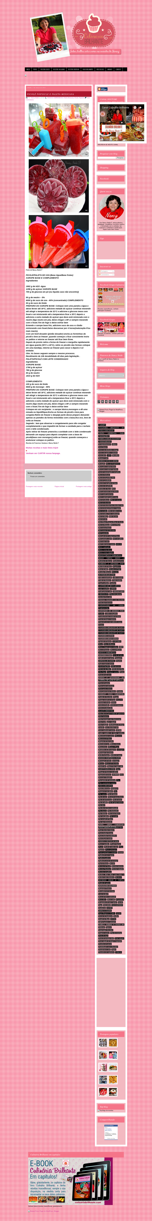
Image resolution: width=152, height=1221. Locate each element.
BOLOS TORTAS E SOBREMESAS (110, 555)
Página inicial (59, 486)
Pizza (121, 847)
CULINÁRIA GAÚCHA (106, 636)
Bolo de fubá (103, 511)
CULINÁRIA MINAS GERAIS (108, 639)
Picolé (76, 98)
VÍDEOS (118, 952)
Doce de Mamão (116, 650)
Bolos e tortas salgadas (106, 552)
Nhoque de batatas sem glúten (108, 772)
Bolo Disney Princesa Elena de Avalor (111, 522)
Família (119, 661)
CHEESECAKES (118, 591)
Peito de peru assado (105, 838)
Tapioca (108, 927)
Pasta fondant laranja (105, 833)
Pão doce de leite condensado (108, 808)
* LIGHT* (102, 425)
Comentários (104, 274)
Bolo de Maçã (103, 516)
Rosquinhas (119, 899)
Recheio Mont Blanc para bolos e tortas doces (111, 874)
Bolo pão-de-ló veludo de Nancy (109, 536)
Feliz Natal (102, 672)
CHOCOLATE (103, 594)
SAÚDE (109, 908)
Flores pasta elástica (105, 688)
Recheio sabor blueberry (106, 877)
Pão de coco (103, 797)
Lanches (101, 727)
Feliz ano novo (115, 666)
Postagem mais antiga (84, 486)
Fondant (119, 691)
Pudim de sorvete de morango (108, 861)
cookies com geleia (111, 614)
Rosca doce (102, 899)
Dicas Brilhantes (109, 644)
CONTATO (118, 69)
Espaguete (118, 658)
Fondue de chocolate (105, 697)
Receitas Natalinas (104, 869)
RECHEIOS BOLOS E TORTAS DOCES (111, 880)
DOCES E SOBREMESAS (55, 98)
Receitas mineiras (117, 866)
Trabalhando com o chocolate (108, 947)
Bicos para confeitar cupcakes (108, 469)
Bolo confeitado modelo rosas (108, 497)
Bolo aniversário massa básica (108, 491)
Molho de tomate (116, 755)
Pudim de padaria (104, 858)
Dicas (100, 644)
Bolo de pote (113, 516)
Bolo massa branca (105, 528)
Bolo (113, 489)
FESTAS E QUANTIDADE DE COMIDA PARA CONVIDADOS (111, 677)
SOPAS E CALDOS (105, 911)
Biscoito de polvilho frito (107, 478)
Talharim (101, 927)
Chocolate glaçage (115, 594)
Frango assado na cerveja (107, 700)
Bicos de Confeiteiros (113, 464)
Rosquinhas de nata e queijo (108, 902)
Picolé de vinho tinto (111, 847)
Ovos (121, 775)
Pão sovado (113, 816)
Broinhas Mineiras (104, 572)
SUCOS (113, 919)
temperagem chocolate (106, 930)
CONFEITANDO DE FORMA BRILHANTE (111, 605)
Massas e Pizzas (114, 747)
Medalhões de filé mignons (107, 750)
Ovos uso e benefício (105, 777)
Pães (118, 780)
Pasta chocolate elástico (106, 830)
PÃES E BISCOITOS (105, 786)
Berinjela (102, 464)
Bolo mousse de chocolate (107, 530)
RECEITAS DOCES (45, 69)
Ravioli (112, 863)
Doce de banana (104, 650)
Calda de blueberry (105, 580)
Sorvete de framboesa (105, 916)
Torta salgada (119, 938)
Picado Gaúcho (115, 844)
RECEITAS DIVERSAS (73, 69)
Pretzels (120, 852)
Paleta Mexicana (69, 98)
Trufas (114, 949)
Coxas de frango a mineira (107, 619)
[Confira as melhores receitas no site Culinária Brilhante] (26, 76)
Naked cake (102, 766)
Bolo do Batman (104, 525)
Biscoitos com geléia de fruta (108, 483)
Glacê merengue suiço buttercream (110, 719)
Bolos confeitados (104, 547)
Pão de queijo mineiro (116, 802)
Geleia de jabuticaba (105, 708)
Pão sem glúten (103, 816)
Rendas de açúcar (104, 883)
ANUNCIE (109, 69)
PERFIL (35, 69)
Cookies (101, 614)
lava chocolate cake (112, 727)
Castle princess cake (105, 591)
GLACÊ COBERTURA (106, 711)
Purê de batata (103, 863)
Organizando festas (105, 775)
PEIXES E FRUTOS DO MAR (108, 841)
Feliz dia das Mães (105, 669)
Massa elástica (115, 744)
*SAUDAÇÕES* (104, 436)
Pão (115, 791)
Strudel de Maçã (104, 919)
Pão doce (102, 805)
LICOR (118, 730)
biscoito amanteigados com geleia (109, 472)
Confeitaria (108, 1134)
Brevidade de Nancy (105, 566)
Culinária (113, 1134)
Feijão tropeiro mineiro (106, 664)
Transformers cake (104, 949)
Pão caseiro (102, 794)
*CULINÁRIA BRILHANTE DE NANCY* (111, 428)
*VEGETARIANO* (105, 441)
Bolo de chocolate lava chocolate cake (111, 505)
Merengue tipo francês (106, 752)
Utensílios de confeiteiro (106, 952)
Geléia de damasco (117, 705)
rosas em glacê (103, 894)
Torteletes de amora (105, 944)
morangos (116, 761)
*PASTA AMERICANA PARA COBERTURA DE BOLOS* (111, 433)
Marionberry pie (104, 744)
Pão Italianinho (113, 811)
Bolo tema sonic (104, 541)
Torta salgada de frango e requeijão (110, 941)
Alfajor (114, 444)
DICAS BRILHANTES (88, 69)
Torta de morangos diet (106, 938)
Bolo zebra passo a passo (107, 544)
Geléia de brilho (104, 705)
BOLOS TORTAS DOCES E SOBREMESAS (111, 558)
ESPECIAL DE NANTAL (107, 661)
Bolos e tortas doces (105, 550)
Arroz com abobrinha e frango (108, 450)
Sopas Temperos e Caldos (107, 913)
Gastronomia (108, 1135)
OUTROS (115, 775)
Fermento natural (112, 672)
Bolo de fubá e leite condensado (109, 514)
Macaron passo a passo (106, 736)
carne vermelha (103, 589)
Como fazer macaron (105, 602)
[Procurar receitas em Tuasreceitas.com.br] (105, 1110)
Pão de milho (103, 802)
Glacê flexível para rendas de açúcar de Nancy (111, 713)
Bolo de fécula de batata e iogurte (109, 508)
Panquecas (114, 788)
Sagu (100, 905)
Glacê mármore (103, 716)
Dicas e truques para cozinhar (108, 647)
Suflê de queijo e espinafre (107, 922)
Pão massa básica (114, 813)
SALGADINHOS (117, 905)
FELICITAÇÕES (104, 666)
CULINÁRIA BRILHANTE (108, 1129)
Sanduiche (102, 908)
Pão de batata (112, 794)
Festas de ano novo (105, 675)
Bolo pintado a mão (105, 539)
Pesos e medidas (104, 844)
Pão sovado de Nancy (105, 819)
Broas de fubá (103, 569)
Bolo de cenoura (116, 500)
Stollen (116, 916)
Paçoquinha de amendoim (107, 780)
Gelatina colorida (104, 702)
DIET (121, 647)
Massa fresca (103, 747)
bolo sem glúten (118, 539)
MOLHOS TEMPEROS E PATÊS (109, 758)
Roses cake (111, 899)
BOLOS (118, 544)
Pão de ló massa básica (115, 797)
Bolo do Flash (115, 525)
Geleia (114, 702)
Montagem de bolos (105, 761)
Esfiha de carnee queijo (106, 658)
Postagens (104, 271)
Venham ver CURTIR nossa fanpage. (43, 453)
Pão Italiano (103, 813)
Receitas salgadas (117, 869)
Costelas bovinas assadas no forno (109, 616)
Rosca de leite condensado (107, 897)
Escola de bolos (118, 655)
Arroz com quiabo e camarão (108, 453)
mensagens (120, 750)
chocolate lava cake (105, 597)
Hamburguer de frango (116, 725)
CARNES (113, 589)
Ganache (119, 700)
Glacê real (102, 722)
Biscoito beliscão (104, 475)
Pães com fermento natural (107, 783)
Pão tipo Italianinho (105, 822)
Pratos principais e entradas (108, 852)
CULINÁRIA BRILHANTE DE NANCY (111, 627)
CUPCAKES (117, 641)
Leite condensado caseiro (107, 730)
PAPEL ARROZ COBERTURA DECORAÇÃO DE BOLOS (111, 825)
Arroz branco (103, 447)
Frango (115, 697)
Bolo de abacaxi (104, 500)
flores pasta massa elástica (107, 691)
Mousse (101, 763)
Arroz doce (102, 455)
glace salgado (111, 722)
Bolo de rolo (103, 519)
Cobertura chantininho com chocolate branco (111, 600)
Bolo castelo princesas (106, 494)
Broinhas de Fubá (115, 569)
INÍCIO (28, 69)
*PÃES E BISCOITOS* (106, 430)
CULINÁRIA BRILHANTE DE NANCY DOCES (111, 630)
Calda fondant (117, 580)
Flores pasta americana (106, 686)
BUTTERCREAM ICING (107, 575)
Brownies (115, 572)
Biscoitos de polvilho (105, 486)
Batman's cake (103, 458)
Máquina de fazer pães (106, 741)
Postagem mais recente (34, 486)
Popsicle (81, 98)
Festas (122, 672)
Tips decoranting (116, 933)
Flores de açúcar (104, 683)
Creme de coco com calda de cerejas (110, 622)
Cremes (101, 625)
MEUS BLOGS (100, 69)
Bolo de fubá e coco (115, 511)
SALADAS (107, 905)
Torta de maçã (103, 936)
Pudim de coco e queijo (106, 855)
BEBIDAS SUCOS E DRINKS (108, 461)
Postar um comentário (37, 476)
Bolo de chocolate (104, 503)
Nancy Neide (35, 98)
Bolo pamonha (103, 533)
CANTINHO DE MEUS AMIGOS (109, 586)
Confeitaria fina (104, 608)
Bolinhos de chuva (104, 489)
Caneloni (113, 583)
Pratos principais (111, 849)
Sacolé (120, 902)
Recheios (118, 877)
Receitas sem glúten (105, 872)
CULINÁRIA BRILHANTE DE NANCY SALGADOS (111, 633)
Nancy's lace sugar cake (115, 766)
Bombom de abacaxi (105, 561)
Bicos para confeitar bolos (107, 466)
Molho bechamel (104, 755)
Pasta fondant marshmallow (107, 836)
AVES (109, 455)
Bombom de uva (118, 561)
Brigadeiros (116, 566)
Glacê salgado (103, 725)
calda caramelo (118, 577)
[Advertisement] (107, 992)
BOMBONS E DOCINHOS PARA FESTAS (111, 564)
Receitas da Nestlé (104, 866)
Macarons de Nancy (105, 738)
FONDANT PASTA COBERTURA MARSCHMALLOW (111, 694)
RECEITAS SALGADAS (59, 69)
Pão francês (102, 811)
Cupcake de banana (105, 641)
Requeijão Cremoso (105, 888)
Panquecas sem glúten (105, 791)
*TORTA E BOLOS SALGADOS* (109, 439)
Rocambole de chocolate (106, 891)
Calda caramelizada (105, 577)
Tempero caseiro (104, 933)
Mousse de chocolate (111, 763)
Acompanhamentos (105, 444)
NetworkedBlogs (109, 1125)
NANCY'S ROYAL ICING (107, 769)
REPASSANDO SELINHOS (107, 886)
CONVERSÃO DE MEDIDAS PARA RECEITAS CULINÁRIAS (111, 611)
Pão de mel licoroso (105, 800)
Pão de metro (117, 800)
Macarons (118, 736)
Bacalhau (116, 455)
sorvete (118, 913)
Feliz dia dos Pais (117, 669)
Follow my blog (111, 1138)
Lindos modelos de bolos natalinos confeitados (111, 733)
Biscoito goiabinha (105, 480)
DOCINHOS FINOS (105, 655)
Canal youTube (103, 583)
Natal (118, 769)
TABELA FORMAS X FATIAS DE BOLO (111, 924)
